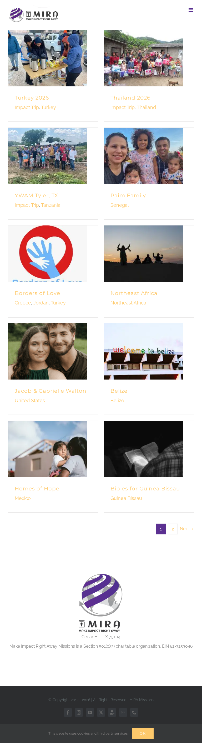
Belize (119, 391)
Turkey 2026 (32, 98)
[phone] (134, 712)
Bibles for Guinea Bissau (145, 488)
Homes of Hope (37, 488)
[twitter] (101, 712)
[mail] (123, 712)
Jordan (41, 303)
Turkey (48, 107)
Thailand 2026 (130, 98)
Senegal (119, 205)
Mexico (23, 498)
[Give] (112, 712)
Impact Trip (27, 107)
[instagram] (79, 712)
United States (30, 400)
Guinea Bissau (126, 498)
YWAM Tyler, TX (36, 195)
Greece (23, 303)
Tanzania (50, 205)
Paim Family (128, 195)
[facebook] (68, 712)
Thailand (146, 107)
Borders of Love (37, 293)
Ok (143, 733)
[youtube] (90, 712)
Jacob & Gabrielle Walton (51, 391)
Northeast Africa (134, 293)
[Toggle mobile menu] (191, 10)
